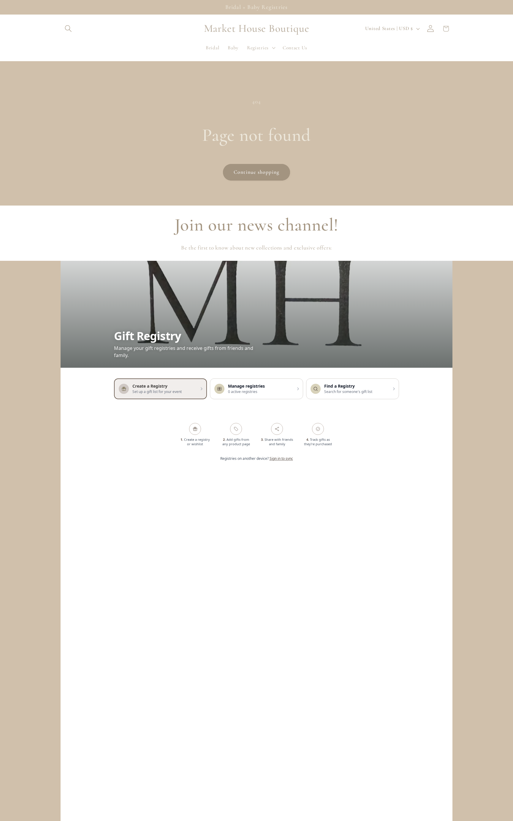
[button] (68, 29)
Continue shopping (256, 172)
